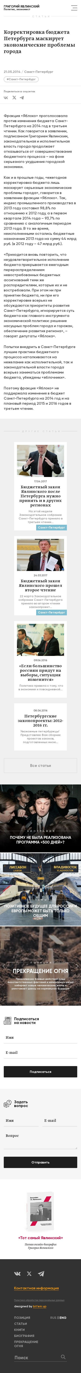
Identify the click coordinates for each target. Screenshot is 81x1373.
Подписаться (40, 1072)
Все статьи (40, 765)
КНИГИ (19, 1330)
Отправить (40, 1162)
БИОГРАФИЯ (24, 1336)
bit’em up (39, 1306)
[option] (40, 966)
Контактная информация (36, 1288)
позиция (22, 1318)
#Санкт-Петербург (21, 79)
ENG (63, 1318)
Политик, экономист (21, 8)
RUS (53, 1318)
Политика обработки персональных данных (39, 1300)
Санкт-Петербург (38, 72)
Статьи (20, 1324)
